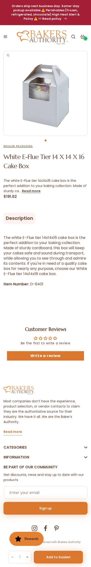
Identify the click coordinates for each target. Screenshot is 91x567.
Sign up (45, 508)
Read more (31, 191)
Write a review (45, 355)
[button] (5, 36)
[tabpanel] (46, 93)
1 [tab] (45, 140)
